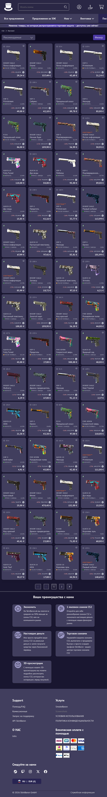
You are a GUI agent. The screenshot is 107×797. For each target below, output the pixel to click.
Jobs (14, 736)
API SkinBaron (19, 720)
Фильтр (99, 37)
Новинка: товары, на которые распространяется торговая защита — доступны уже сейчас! (53, 25)
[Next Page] (69, 586)
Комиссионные (19, 711)
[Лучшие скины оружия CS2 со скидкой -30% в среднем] (8, 7)
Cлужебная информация (83, 792)
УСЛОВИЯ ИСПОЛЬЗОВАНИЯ (70, 716)
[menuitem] (38, 586)
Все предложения (14, 18)
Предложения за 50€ (44, 18)
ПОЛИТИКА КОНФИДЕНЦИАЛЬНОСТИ (75, 720)
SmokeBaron (62, 706)
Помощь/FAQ (18, 706)
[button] (79, 7)
